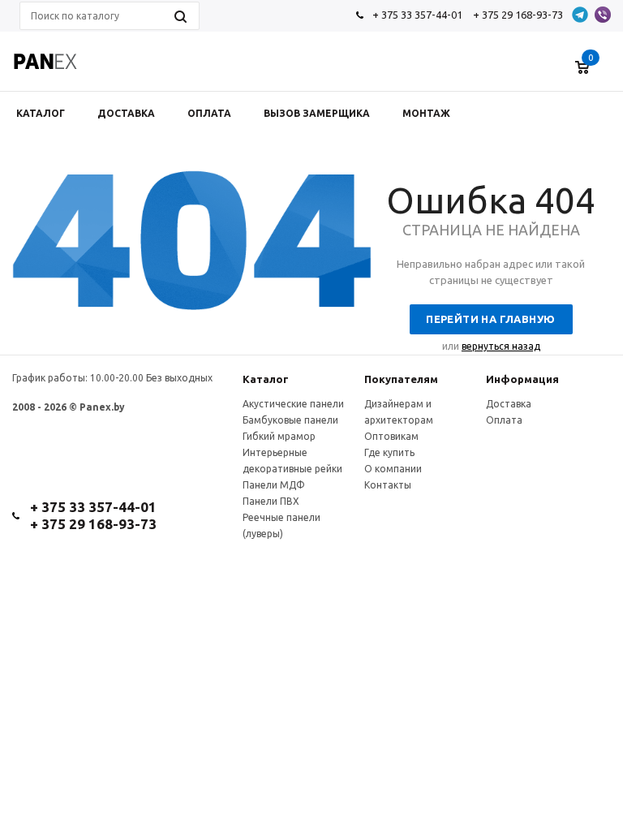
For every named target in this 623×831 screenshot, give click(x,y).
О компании (393, 468)
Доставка (508, 403)
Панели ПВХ (271, 501)
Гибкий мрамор (279, 436)
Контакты (387, 485)
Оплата (504, 420)
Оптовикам (391, 436)
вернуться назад (501, 346)
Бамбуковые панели (290, 420)
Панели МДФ (274, 485)
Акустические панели (293, 403)
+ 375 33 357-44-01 (417, 14)
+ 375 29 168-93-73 (518, 14)
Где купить (389, 452)
